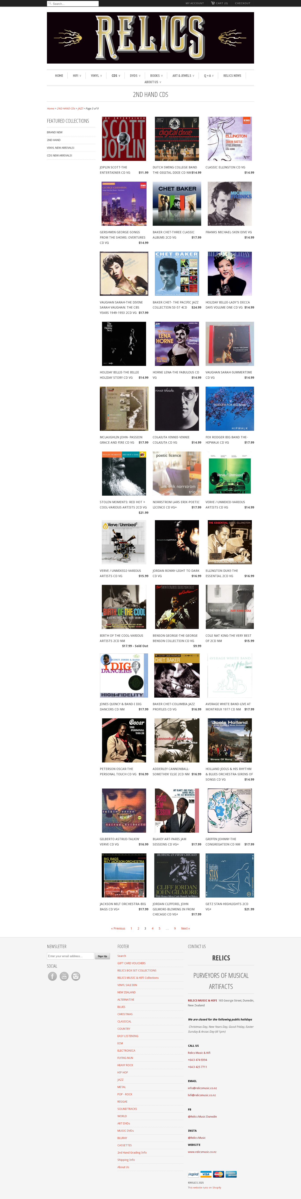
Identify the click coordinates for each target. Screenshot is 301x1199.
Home (59, 75)
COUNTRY (123, 1028)
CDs (116, 75)
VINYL (96, 75)
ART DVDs (123, 1123)
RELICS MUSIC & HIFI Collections (138, 977)
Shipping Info (126, 1159)
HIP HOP (122, 1072)
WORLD (122, 1116)
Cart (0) (222, 3)
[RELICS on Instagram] (75, 981)
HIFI (77, 75)
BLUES (121, 1007)
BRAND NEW (54, 132)
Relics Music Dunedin (204, 1116)
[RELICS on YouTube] (64, 981)
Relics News (232, 75)
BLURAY (122, 1138)
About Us (153, 82)
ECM (120, 1043)
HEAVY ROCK (125, 1065)
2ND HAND (54, 140)
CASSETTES (124, 1145)
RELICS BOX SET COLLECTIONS (136, 970)
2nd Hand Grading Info (132, 1152)
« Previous (118, 928)
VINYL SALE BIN (127, 985)
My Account (195, 3)
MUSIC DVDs (125, 1130)
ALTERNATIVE (125, 999)
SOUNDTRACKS (127, 1109)
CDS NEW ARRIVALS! (59, 155)
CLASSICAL (124, 1021)
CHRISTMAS (125, 1014)
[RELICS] (150, 38)
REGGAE (122, 1101)
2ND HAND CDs (150, 94)
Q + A (209, 75)
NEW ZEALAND (126, 992)
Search (121, 956)
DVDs (135, 75)
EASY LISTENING (127, 1036)
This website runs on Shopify (204, 1187)
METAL (121, 1087)
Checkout (243, 3)
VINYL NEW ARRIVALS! (60, 147)
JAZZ (120, 1079)
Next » (185, 928)
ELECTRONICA (126, 1050)
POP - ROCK (124, 1094)
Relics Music (198, 1137)
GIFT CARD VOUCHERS (131, 963)
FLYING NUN (125, 1058)
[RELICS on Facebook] (53, 981)
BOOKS (156, 75)
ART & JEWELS (183, 75)
